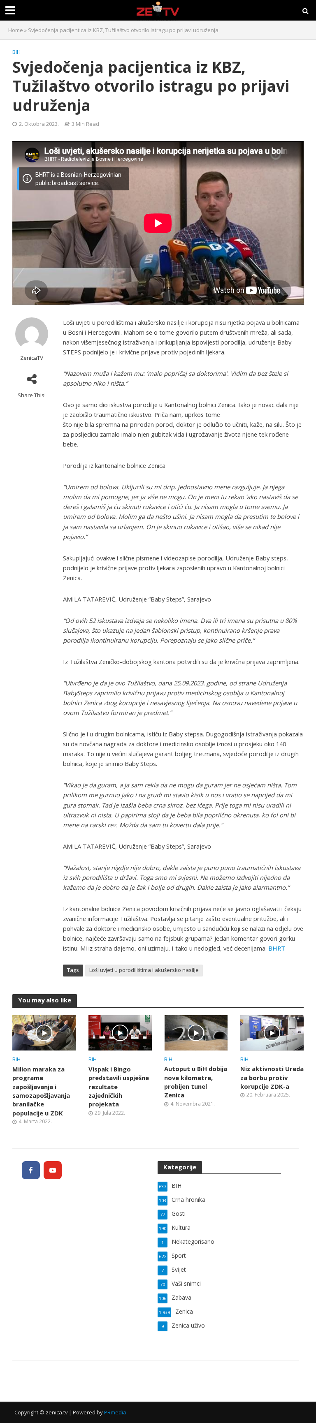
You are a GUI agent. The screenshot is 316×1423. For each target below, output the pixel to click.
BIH (16, 52)
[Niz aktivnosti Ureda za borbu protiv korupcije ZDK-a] (272, 1032)
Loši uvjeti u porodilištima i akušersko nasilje (144, 970)
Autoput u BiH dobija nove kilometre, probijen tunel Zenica (195, 1081)
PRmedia (115, 1412)
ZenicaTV (31, 357)
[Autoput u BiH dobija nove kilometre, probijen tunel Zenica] (196, 1032)
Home (15, 30)
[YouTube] (53, 1170)
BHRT (276, 948)
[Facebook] (31, 1170)
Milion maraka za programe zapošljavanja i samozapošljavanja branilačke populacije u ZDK (41, 1091)
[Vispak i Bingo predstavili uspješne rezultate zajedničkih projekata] (120, 1032)
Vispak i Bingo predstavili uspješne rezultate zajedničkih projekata (118, 1086)
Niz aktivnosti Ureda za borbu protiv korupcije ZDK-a (272, 1077)
